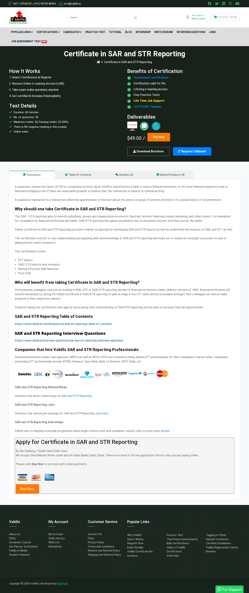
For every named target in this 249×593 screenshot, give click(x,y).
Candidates (71, 32)
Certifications (46, 32)
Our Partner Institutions (23, 546)
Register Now (135, 543)
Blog (128, 32)
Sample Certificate (217, 539)
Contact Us (95, 534)
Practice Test (95, 32)
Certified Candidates (218, 543)
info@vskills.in (72, 3)
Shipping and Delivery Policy (104, 554)
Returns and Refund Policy (104, 550)
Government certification (151, 77)
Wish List (54, 542)
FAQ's (12, 538)
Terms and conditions (101, 546)
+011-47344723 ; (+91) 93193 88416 (34, 3)
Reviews (211, 551)
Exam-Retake (135, 547)
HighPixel (62, 583)
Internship (143, 32)
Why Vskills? (134, 535)
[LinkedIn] (224, 3)
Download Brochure (150, 151)
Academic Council (20, 542)
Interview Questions (191, 32)
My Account (55, 534)
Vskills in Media (18, 550)
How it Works (135, 539)
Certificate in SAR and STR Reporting (128, 62)
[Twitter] (217, 3)
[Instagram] (230, 3)
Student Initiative (19, 554)
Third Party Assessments (182, 539)
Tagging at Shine (216, 535)
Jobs (212, 32)
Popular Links (20, 32)
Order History (56, 538)
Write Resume (163, 32)
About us (14, 534)
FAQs (91, 538)
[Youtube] (238, 3)
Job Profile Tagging (147, 106)
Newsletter (55, 546)
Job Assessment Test (28, 41)
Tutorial (115, 32)
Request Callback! (193, 151)
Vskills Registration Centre (222, 547)
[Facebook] (210, 3)
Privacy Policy (96, 542)
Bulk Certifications (178, 543)
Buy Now (159, 137)
